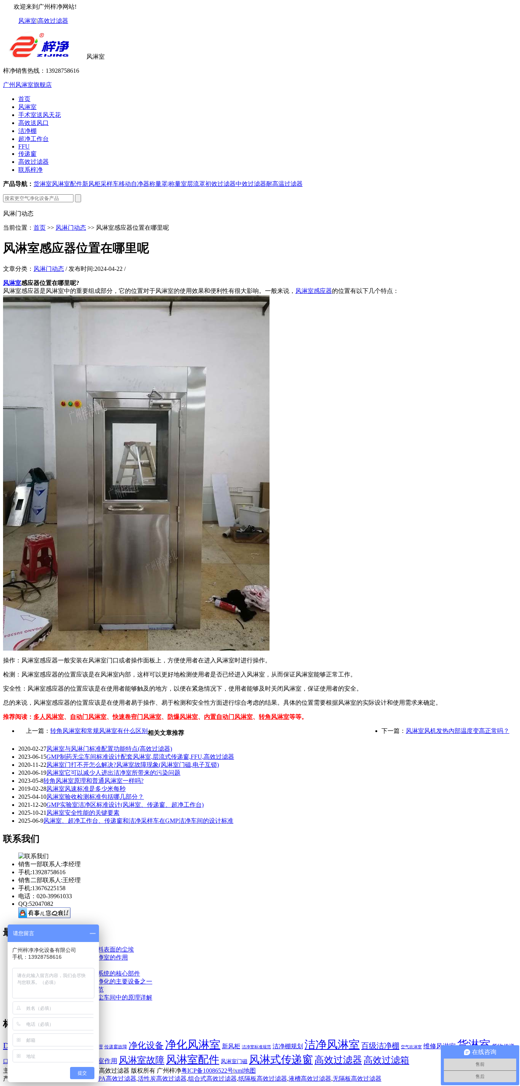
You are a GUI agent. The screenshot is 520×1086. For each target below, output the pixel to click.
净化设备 (146, 1045)
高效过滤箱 (386, 1060)
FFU (24, 146)
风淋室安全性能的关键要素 (83, 812)
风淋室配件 (67, 184)
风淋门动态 (71, 227)
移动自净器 (134, 184)
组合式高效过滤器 (212, 1078)
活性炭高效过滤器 (162, 1078)
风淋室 (27, 21)
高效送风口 (33, 123)
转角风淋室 (274, 716)
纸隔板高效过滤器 (262, 1078)
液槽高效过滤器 (310, 1078)
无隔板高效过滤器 (357, 1078)
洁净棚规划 (288, 1046)
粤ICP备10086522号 (207, 1070)
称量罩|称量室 (168, 184)
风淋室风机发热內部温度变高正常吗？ (457, 731)
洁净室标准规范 (256, 1047)
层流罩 (196, 184)
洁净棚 (27, 131)
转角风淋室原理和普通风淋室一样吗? (93, 780)
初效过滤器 (220, 184)
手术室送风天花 (39, 115)
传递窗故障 (115, 1046)
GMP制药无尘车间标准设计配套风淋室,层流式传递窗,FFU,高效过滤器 (140, 756)
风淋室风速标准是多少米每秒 (86, 788)
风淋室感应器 (313, 291)
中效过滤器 (251, 184)
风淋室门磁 (234, 1061)
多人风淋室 (48, 716)
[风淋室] (44, 56)
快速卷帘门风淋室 (137, 716)
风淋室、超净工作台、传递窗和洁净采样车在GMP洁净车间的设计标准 (138, 820)
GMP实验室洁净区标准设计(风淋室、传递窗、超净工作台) (125, 804)
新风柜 (91, 184)
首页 (24, 99)
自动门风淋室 (88, 716)
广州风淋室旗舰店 (27, 85)
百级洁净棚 (380, 1045)
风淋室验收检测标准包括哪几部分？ (95, 796)
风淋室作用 (101, 1061)
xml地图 (245, 1070)
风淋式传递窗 (281, 1059)
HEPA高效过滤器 (113, 1078)
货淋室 (42, 184)
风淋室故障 (141, 1060)
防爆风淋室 (182, 716)
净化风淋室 (192, 1044)
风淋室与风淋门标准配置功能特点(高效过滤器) (109, 748)
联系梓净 (30, 169)
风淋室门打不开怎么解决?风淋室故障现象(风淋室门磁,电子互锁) (132, 764)
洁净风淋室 (332, 1044)
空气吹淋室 (411, 1047)
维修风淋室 (439, 1046)
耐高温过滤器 (284, 184)
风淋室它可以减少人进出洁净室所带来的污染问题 (113, 772)
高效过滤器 (53, 21)
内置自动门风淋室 (228, 716)
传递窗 (27, 153)
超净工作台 (33, 139)
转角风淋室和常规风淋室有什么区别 (99, 731)
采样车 (109, 184)
